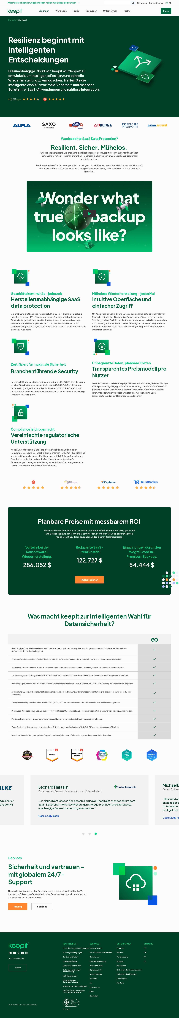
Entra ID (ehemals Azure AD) (101, 952)
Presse (18, 967)
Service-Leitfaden (70, 957)
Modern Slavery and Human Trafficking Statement (74, 991)
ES (145, 961)
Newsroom (121, 965)
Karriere (120, 961)
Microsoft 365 (95, 948)
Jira (91, 983)
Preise (76, 10)
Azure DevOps (96, 974)
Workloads (61, 10)
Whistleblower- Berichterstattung (70, 981)
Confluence (95, 987)
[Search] (133, 3)
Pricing (18, 906)
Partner (127, 10)
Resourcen (91, 10)
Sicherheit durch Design (127, 974)
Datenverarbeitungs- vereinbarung (72, 971)
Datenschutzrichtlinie (72, 965)
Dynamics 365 (95, 970)
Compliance (122, 978)
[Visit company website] (21, 125)
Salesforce (94, 957)
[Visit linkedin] (10, 953)
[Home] (15, 11)
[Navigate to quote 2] (89, 834)
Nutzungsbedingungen (72, 952)
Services (42, 906)
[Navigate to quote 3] (96, 834)
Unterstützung (156, 3)
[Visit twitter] (18, 953)
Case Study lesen (48, 815)
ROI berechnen (89, 579)
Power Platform (96, 965)
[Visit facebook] (22, 953)
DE (170, 3)
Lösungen (44, 10)
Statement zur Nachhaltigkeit (75, 986)
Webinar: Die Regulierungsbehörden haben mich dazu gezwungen (42, 2)
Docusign (94, 996)
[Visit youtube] (14, 953)
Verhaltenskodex (70, 976)
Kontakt (120, 983)
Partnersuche (122, 957)
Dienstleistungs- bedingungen (76, 948)
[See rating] (23, 99)
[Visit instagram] (26, 953)
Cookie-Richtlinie (70, 961)
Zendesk (93, 978)
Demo (166, 11)
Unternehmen (110, 10)
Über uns (120, 948)
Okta (92, 991)
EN (145, 948)
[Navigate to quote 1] (83, 834)
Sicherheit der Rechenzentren (129, 970)
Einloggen (142, 3)
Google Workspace (98, 961)
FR (145, 957)
